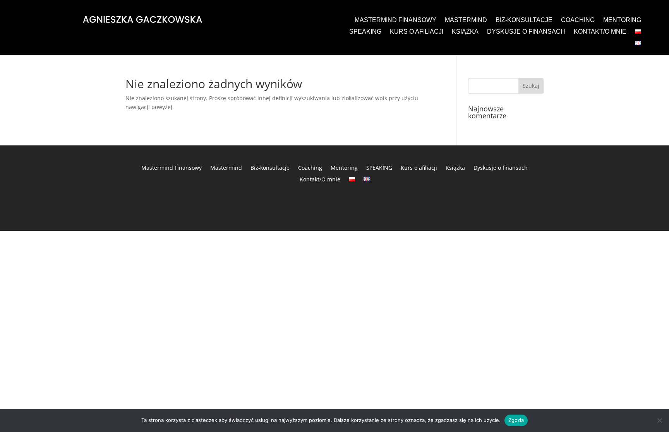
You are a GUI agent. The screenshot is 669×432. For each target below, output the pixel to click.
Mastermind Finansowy (395, 20)
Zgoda (516, 420)
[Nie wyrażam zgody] (659, 420)
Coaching (578, 20)
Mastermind (466, 20)
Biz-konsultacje (524, 20)
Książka (465, 32)
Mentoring (622, 20)
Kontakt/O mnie (600, 32)
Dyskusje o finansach (526, 32)
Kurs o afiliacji (416, 32)
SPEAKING (365, 32)
